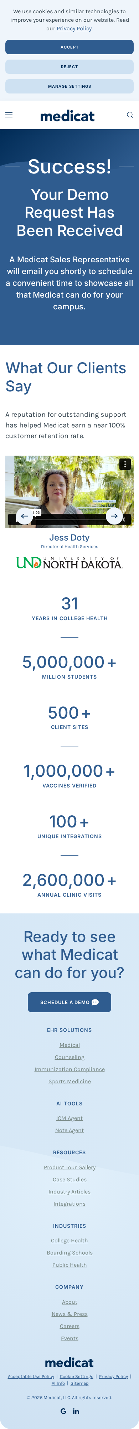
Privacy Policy (74, 28)
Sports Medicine (69, 1081)
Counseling (69, 1057)
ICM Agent (69, 1118)
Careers (69, 1326)
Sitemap (80, 1383)
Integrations (69, 1203)
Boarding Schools (70, 1252)
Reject (69, 66)
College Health (69, 1240)
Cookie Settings (76, 1376)
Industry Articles (69, 1191)
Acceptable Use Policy (31, 1376)
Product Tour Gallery (70, 1167)
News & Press (70, 1314)
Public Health (69, 1264)
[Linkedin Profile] (75, 1410)
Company (69, 1287)
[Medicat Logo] (69, 1361)
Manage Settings (69, 86)
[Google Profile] (63, 1410)
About (69, 1301)
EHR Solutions (69, 1030)
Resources (69, 1152)
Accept (70, 47)
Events (69, 1338)
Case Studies (70, 1179)
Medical (70, 1045)
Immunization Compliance (70, 1069)
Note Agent (69, 1130)
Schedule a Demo (65, 1002)
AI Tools (69, 1103)
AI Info (58, 1383)
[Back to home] (70, 115)
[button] (8, 115)
